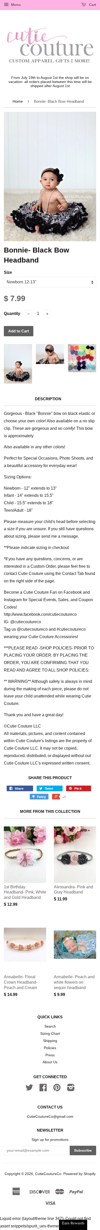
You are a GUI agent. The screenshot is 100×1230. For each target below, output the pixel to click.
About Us (50, 1062)
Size (8, 272)
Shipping (50, 1041)
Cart (92, 5)
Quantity (12, 313)
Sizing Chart (50, 1034)
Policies (50, 1048)
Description (48, 399)
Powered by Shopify (79, 1174)
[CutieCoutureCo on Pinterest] (57, 1089)
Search (50, 1026)
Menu (15, 5)
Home (18, 101)
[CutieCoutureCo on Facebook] (43, 1089)
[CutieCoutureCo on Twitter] (29, 1089)
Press (50, 1055)
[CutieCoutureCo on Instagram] (71, 1089)
